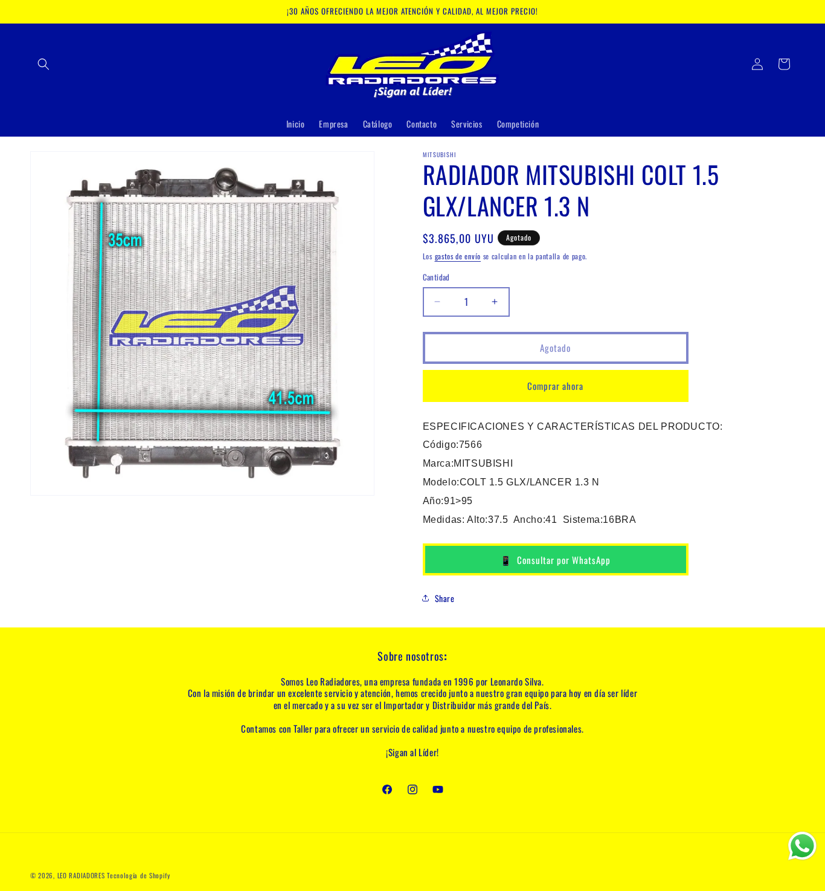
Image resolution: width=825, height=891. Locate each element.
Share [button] (445, 598)
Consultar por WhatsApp (555, 559)
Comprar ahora (555, 385)
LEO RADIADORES (81, 875)
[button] (43, 64)
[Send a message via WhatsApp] (802, 846)
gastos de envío (458, 256)
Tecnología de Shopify (138, 875)
